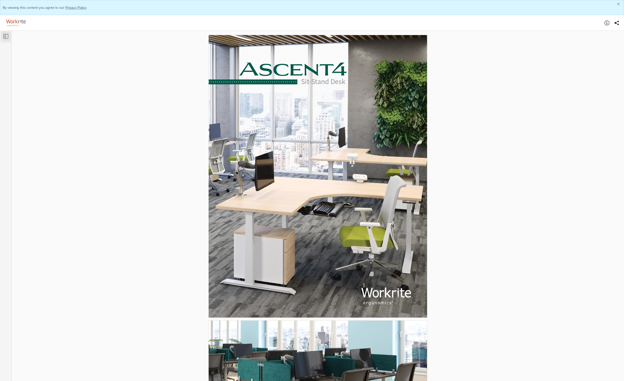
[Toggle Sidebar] (6, 36)
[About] (607, 23)
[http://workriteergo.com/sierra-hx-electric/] (290, 307)
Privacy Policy (75, 8)
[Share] (617, 23)
